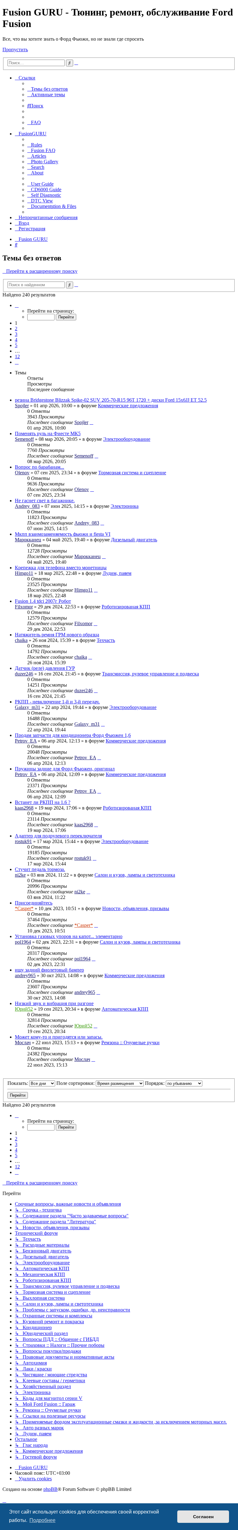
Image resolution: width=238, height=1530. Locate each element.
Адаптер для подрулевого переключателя (58, 835)
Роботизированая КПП (126, 606)
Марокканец (28, 539)
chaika (21, 640)
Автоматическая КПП (125, 1009)
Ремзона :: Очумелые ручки (130, 1042)
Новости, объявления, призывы (135, 908)
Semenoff (24, 439)
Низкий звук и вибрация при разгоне (54, 1003)
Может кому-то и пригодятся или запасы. (59, 1037)
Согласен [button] (203, 1516)
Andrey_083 (27, 506)
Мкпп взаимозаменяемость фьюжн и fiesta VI (62, 534)
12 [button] (17, 356)
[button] (17, 305)
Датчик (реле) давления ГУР (45, 668)
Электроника (125, 506)
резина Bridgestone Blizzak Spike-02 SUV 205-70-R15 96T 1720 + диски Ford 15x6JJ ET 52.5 (111, 400)
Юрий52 (24, 1009)
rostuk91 (23, 841)
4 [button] (16, 339)
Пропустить (15, 49)
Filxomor (24, 606)
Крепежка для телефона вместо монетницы (61, 567)
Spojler (22, 405)
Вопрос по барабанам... (39, 467)
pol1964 (23, 942)
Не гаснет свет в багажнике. (45, 500)
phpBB (50, 1489)
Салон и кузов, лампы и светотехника (135, 875)
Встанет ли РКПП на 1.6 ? (42, 802)
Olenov (22, 472)
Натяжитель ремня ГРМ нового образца (57, 634)
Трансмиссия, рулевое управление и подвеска (150, 673)
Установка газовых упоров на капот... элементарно (68, 936)
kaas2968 (24, 807)
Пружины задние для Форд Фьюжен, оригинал (65, 768)
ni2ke (20, 875)
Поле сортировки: (76, 1083)
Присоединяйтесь (33, 902)
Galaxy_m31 (27, 707)
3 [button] (16, 334)
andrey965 (25, 975)
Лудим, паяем (117, 573)
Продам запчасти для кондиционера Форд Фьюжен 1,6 (73, 735)
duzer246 (24, 673)
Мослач (23, 1042)
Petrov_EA (26, 740)
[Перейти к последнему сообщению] (91, 422)
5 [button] (16, 345)
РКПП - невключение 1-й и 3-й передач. (57, 701)
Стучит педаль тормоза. (40, 869)
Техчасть (106, 640)
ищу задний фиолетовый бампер (49, 970)
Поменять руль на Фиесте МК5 (48, 433)
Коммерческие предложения (128, 405)
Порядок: (155, 1083)
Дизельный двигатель (134, 539)
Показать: (18, 1083)
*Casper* (24, 908)
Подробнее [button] (42, 1520)
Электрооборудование (126, 439)
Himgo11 (24, 573)
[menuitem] (47, 89)
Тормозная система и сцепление (132, 472)
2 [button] (16, 328)
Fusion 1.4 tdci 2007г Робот (43, 601)
